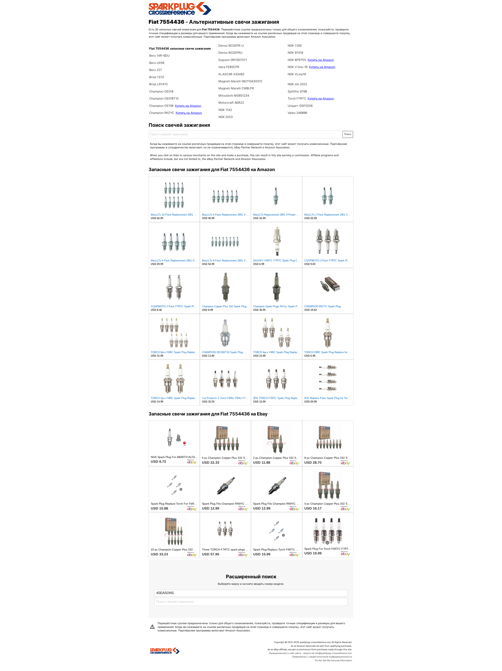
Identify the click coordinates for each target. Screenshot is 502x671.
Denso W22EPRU (230, 52)
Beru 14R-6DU (159, 55)
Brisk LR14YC (158, 84)
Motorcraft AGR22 (231, 102)
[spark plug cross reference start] (180, 14)
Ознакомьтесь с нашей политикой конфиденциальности (322, 656)
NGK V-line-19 (297, 67)
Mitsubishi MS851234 (233, 95)
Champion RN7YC (162, 113)
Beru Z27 (155, 70)
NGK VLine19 (297, 74)
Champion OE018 (161, 91)
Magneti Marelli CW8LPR (236, 88)
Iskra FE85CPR (228, 67)
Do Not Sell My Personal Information (333, 660)
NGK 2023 (225, 117)
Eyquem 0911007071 (232, 60)
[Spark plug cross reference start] (165, 651)
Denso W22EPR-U (231, 45)
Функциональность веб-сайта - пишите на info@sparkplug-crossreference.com (310, 653)
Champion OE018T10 (163, 98)
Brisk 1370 (156, 77)
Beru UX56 (156, 63)
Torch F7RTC (297, 98)
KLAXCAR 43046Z (231, 74)
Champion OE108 (161, 106)
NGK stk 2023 (297, 84)
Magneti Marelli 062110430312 (240, 81)
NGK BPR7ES (297, 60)
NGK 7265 (295, 45)
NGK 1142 (225, 110)
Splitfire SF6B (297, 91)
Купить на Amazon (188, 106)
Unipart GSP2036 (300, 106)
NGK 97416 (295, 52)
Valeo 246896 (297, 113)
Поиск (347, 134)
